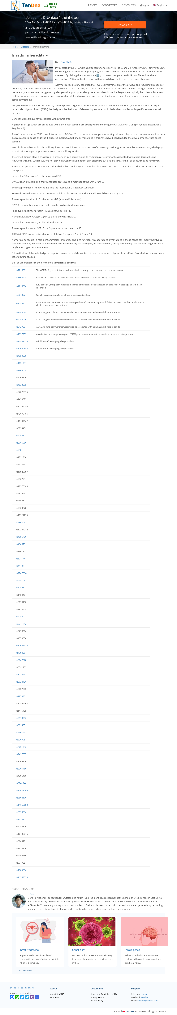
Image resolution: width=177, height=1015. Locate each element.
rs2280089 (21, 312)
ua (29, 987)
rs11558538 (22, 877)
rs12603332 (22, 645)
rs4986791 (21, 544)
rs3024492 (21, 674)
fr (18, 987)
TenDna (129, 1011)
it (25, 987)
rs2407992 (21, 732)
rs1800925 (21, 277)
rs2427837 (21, 754)
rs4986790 (21, 536)
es (22, 987)
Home (15, 46)
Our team (54, 997)
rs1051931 (21, 363)
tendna (144, 994)
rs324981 (20, 587)
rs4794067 (21, 652)
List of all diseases (25, 970)
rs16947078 (22, 341)
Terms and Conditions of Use (104, 994)
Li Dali (31, 894)
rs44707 (20, 565)
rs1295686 (21, 286)
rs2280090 (21, 319)
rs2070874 (21, 294)
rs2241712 (21, 623)
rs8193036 (21, 812)
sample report (53, 5)
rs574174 (20, 558)
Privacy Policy (97, 997)
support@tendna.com (147, 1000)
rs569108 (20, 580)
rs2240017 (21, 616)
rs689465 (20, 725)
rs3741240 (21, 783)
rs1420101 (21, 819)
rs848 (19, 450)
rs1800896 (21, 870)
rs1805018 (21, 370)
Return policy (97, 1000)
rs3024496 (21, 681)
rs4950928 (21, 355)
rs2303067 (21, 522)
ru (33, 987)
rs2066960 (21, 442)
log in (145, 5)
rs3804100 (21, 797)
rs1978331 (21, 696)
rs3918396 (21, 718)
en (11, 987)
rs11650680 (22, 804)
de (15, 987)
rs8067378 (21, 660)
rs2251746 (21, 747)
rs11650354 (22, 348)
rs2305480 (21, 768)
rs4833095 (21, 384)
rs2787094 (21, 573)
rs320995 (20, 739)
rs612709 (20, 326)
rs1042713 (21, 303)
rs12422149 (22, 790)
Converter (109, 5)
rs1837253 (21, 334)
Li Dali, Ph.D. (65, 62)
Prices (92, 5)
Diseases (25, 46)
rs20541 (20, 435)
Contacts (129, 5)
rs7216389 (21, 270)
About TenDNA (57, 994)
